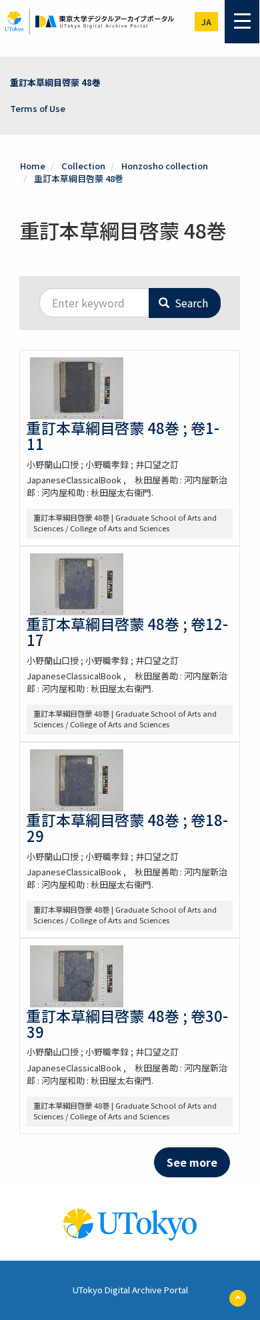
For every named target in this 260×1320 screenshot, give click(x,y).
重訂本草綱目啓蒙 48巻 (55, 82)
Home (32, 165)
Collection (83, 165)
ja (206, 21)
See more (192, 1162)
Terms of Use (37, 108)
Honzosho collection (164, 165)
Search (190, 303)
